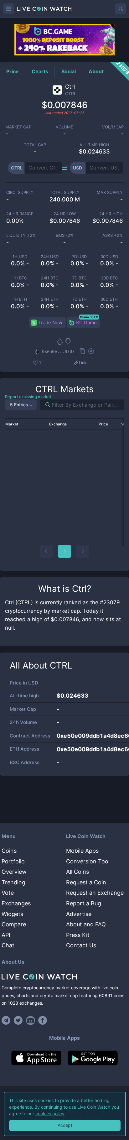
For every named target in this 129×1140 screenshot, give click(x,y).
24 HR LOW (65, 213)
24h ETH (50, 299)
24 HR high (111, 213)
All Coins (77, 871)
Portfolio (13, 861)
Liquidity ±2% (21, 235)
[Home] (64, 976)
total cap (35, 145)
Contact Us (81, 945)
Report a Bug (83, 903)
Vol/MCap (113, 127)
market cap (18, 127)
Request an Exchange (95, 892)
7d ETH (79, 299)
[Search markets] (45, 404)
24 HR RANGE (20, 213)
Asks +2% (112, 235)
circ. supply (20, 192)
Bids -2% (65, 235)
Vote (8, 892)
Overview (14, 871)
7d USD (79, 256)
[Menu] (8, 8)
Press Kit (78, 935)
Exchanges (16, 903)
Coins (9, 850)
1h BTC (20, 278)
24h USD (50, 256)
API (6, 935)
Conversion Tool (88, 861)
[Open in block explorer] (91, 351)
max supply (110, 192)
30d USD (109, 256)
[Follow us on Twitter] (18, 1020)
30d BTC (109, 278)
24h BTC (49, 278)
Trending (13, 882)
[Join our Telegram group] (7, 1020)
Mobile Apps (82, 850)
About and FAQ (86, 924)
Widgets (12, 914)
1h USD (20, 256)
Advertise (78, 914)
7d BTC (79, 278)
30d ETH (109, 299)
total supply (65, 192)
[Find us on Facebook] (43, 1020)
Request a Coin (86, 882)
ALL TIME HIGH (94, 145)
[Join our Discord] (30, 1020)
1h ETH (20, 299)
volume (64, 127)
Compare (14, 924)
